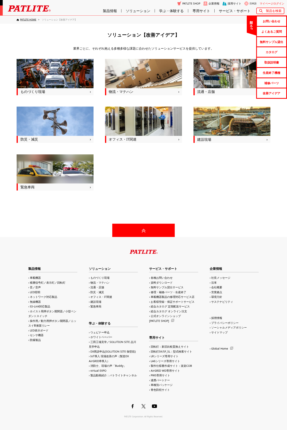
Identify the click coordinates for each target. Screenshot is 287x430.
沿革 (214, 282)
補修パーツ (271, 83)
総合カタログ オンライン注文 (169, 311)
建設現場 (95, 302)
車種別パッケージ (162, 385)
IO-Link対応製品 (40, 306)
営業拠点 (216, 292)
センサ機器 (37, 335)
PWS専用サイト (160, 375)
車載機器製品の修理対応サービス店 (172, 297)
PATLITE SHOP (191, 3)
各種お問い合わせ (162, 278)
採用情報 (216, 318)
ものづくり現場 (100, 278)
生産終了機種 (271, 73)
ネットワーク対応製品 (43, 297)
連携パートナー (160, 380)
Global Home (219, 348)
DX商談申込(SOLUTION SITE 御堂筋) (113, 351)
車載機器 (35, 278)
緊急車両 (95, 306)
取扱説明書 (271, 62)
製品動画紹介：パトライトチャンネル (113, 375)
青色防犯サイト (160, 390)
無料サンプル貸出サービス (167, 287)
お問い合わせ (271, 21)
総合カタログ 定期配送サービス (170, 306)
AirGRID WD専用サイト (165, 370)
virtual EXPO (98, 370)
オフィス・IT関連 (101, 297)
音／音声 (35, 287)
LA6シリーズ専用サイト (165, 361)
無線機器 (35, 302)
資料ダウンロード (162, 282)
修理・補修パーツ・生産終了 (168, 292)
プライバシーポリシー (225, 323)
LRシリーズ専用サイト (164, 356)
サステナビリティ (222, 302)
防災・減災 (97, 292)
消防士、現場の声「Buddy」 (108, 366)
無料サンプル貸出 (271, 42)
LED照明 (35, 292)
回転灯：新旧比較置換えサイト (170, 346)
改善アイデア (271, 93)
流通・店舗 (97, 287)
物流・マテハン (100, 282)
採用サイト (234, 3)
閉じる (251, 22)
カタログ (271, 52)
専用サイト (201, 11)
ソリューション (138, 11)
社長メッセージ (220, 278)
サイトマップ (219, 332)
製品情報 (110, 11)
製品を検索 (274, 11)
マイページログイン (272, 3)
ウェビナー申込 (100, 332)
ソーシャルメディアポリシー (229, 327)
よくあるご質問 (271, 31)
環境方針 (216, 297)
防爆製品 (35, 340)
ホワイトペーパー (101, 337)
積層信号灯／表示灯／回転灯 (47, 282)
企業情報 (214, 3)
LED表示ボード (39, 330)
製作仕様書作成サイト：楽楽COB (171, 366)
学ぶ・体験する (171, 11)
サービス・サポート (234, 11)
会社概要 (216, 287)
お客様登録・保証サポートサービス (172, 302)
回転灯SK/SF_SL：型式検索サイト (171, 351)
